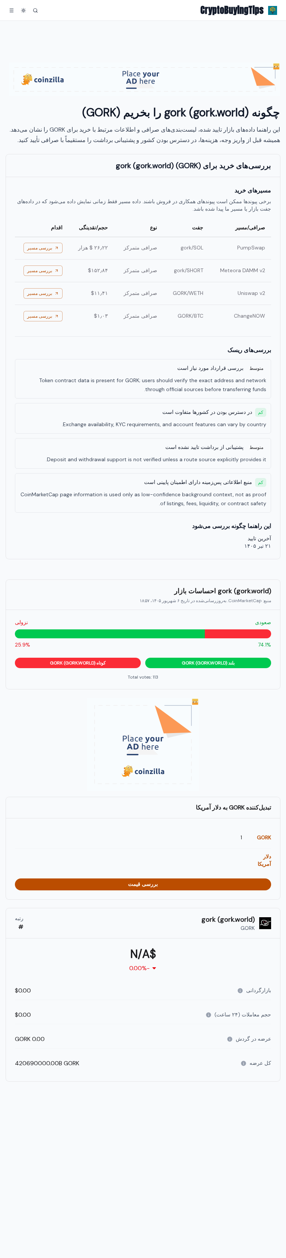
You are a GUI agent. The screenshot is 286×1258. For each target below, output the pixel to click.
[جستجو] (35, 10)
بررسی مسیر (39, 248)
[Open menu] (11, 10)
